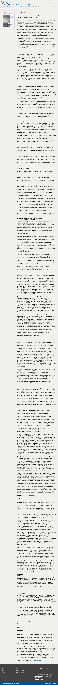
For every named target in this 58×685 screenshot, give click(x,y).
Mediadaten (18, 668)
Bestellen (3, 672)
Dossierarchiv (4, 668)
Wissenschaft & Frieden (9, 683)
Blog (3, 670)
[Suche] (54, 6)
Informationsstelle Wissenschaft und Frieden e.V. (43, 668)
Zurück (40, 643)
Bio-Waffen (4, 30)
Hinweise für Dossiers (20, 672)
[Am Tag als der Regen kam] (8, 19)
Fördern (3, 674)
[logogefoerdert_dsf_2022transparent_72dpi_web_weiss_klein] (50, 678)
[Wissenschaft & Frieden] (15, 2)
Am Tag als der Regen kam (36, 660)
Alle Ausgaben (7, 8)
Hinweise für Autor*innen (20, 670)
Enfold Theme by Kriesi (17, 683)
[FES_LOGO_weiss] (39, 678)
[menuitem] (4, 6)
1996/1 (10, 8)
